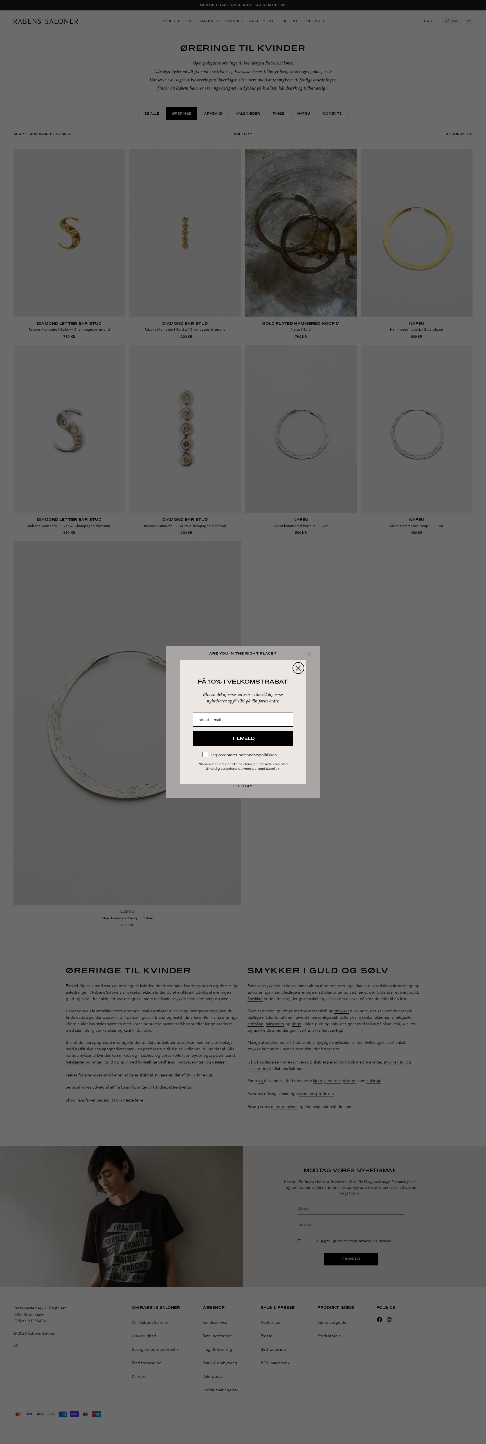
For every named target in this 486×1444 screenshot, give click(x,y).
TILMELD (243, 738)
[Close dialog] (298, 668)
